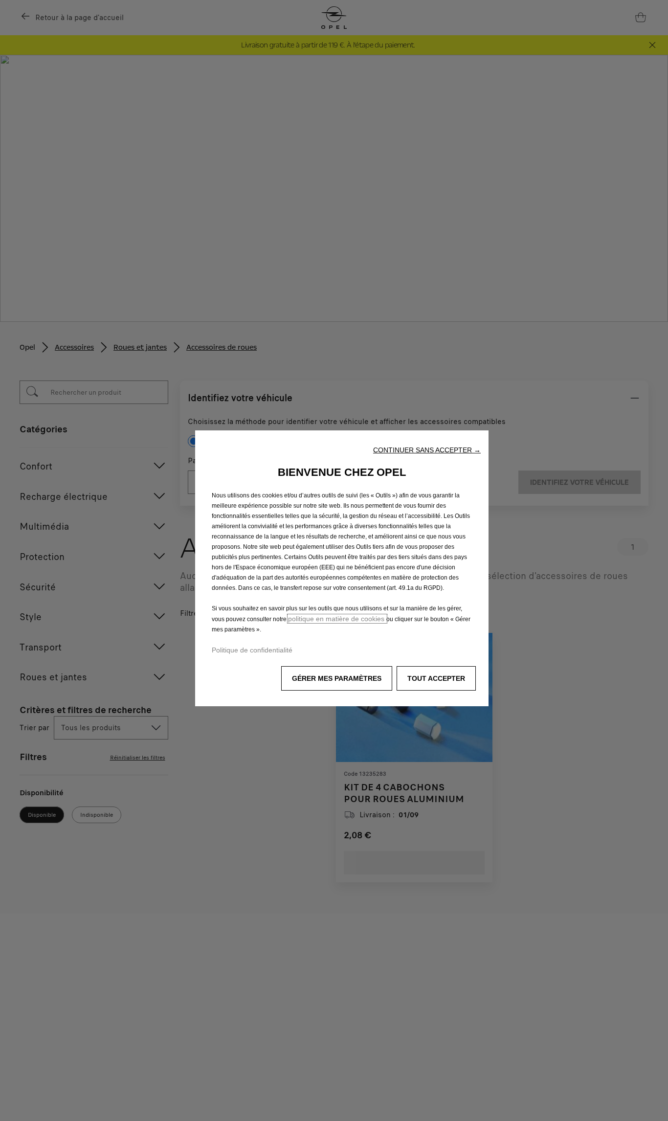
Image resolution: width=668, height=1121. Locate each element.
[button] (427, 450)
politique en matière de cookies (337, 619)
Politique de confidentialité (252, 650)
